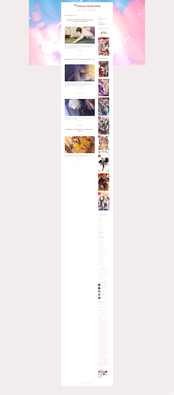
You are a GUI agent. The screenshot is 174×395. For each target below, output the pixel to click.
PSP (102, 344)
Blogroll (83, 10)
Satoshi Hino (104, 348)
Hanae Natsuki (100, 327)
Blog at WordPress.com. (87, 383)
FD (106, 325)
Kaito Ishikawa (100, 331)
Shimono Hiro (103, 349)
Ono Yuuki (105, 341)
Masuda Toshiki (107, 336)
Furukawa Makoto (104, 326)
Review (100, 348)
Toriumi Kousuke (105, 361)
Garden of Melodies (101, 263)
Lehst (102, 297)
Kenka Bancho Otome (105, 332)
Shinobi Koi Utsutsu (104, 352)
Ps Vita (105, 344)
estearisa (80, 24)
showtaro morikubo (103, 354)
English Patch (100, 325)
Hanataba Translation (101, 255)
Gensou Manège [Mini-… (104, 287)
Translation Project (105, 362)
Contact (88, 10)
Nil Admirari (103, 338)
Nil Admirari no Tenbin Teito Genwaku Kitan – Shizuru (80, 130)
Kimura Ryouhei (103, 333)
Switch (102, 358)
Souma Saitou (103, 355)
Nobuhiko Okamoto (104, 339)
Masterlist (94, 10)
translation (100, 362)
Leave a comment (85, 24)
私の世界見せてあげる (101, 257)
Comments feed (100, 227)
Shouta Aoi (99, 354)
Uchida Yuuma (100, 363)
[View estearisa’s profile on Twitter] (99, 19)
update (105, 364)
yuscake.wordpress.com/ (102, 265)
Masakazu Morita (103, 336)
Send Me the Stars (101, 259)
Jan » (101, 279)
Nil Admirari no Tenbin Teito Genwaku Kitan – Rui (80, 59)
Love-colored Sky (101, 261)
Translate (105, 24)
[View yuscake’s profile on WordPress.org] (103, 19)
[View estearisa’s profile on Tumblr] (105, 19)
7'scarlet (99, 319)
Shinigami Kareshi (101, 350)
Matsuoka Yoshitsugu (102, 337)
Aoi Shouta (102, 319)
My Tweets (100, 216)
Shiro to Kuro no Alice (104, 353)
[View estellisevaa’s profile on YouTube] (101, 19)
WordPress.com (100, 229)
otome (104, 343)
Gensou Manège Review (104, 288)
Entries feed (100, 225)
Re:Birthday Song (101, 346)
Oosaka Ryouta (100, 343)
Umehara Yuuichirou (105, 363)
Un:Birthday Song (101, 364)
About (79, 10)
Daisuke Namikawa (105, 324)
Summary (101, 357)
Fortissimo (100, 326)
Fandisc (104, 325)
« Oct (99, 279)
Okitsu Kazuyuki (100, 341)
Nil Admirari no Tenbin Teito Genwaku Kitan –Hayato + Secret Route (80, 20)
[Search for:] (103, 28)
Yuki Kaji (102, 365)
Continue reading (74, 50)
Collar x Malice (101, 323)
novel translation (105, 340)
